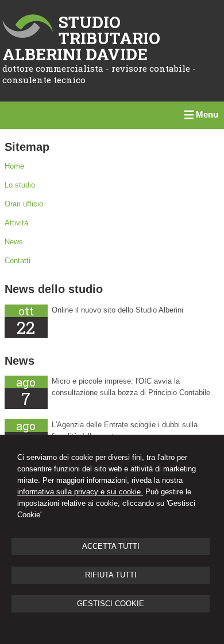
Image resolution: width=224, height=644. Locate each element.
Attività (16, 222)
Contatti (17, 260)
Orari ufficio (24, 204)
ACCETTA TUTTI (111, 546)
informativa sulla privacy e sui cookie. (80, 491)
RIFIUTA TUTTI (111, 575)
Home (14, 166)
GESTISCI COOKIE (110, 603)
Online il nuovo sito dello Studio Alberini (117, 310)
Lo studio (20, 185)
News (14, 241)
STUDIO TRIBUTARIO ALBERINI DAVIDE (81, 38)
